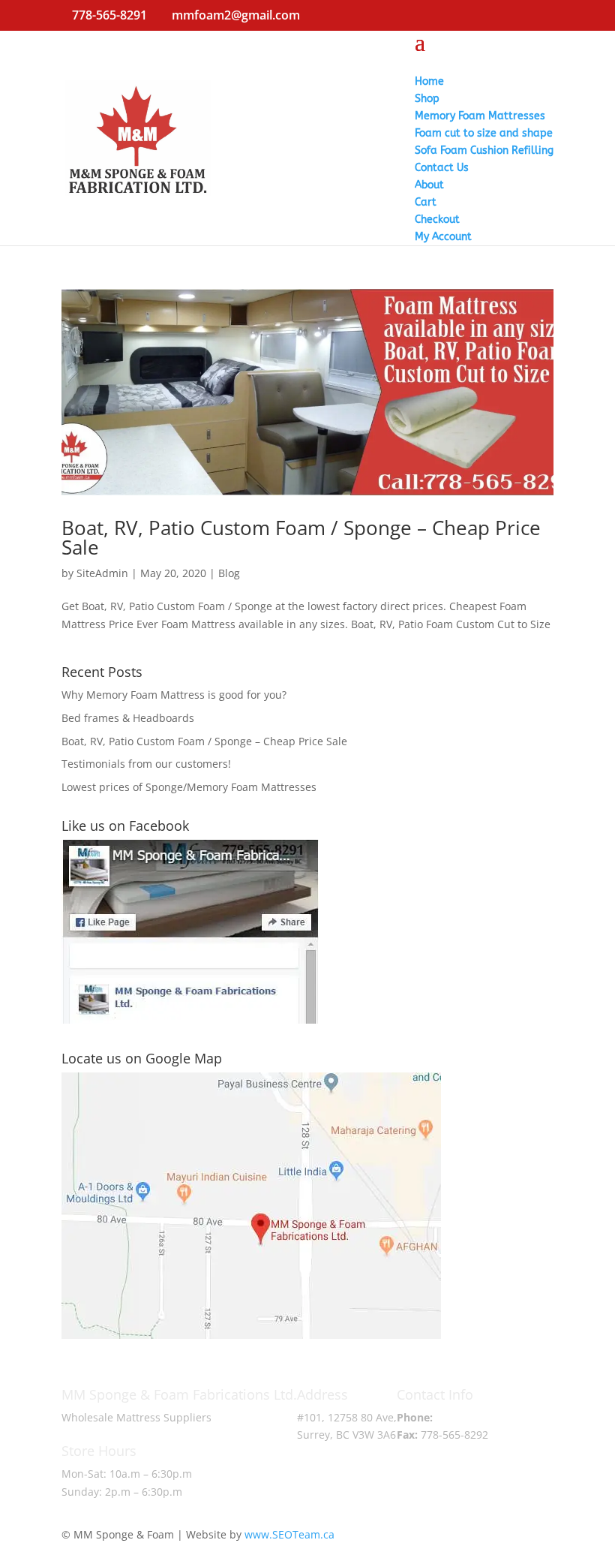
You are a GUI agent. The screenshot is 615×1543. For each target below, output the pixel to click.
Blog (229, 573)
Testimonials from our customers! (146, 763)
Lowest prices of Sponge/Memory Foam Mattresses (189, 787)
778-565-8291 (469, 1417)
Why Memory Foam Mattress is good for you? (174, 694)
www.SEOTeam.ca (289, 1534)
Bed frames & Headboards (128, 718)
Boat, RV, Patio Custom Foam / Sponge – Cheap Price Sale (301, 537)
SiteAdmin (102, 573)
